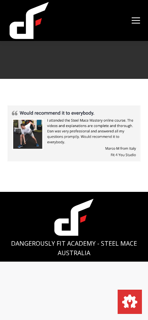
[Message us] (130, 302)
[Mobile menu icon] (135, 20)
